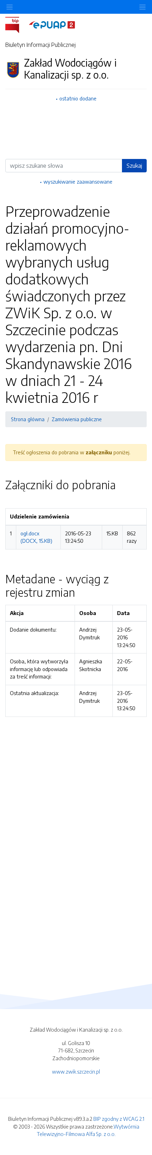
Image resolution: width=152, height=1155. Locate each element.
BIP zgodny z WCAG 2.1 (118, 1119)
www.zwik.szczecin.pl (76, 1071)
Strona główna (28, 419)
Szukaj (134, 165)
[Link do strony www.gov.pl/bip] (16, 24)
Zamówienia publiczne (77, 419)
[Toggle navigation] (142, 7)
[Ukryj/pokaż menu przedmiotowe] (9, 7)
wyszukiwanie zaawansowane (77, 181)
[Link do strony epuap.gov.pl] (52, 24)
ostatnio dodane (78, 98)
